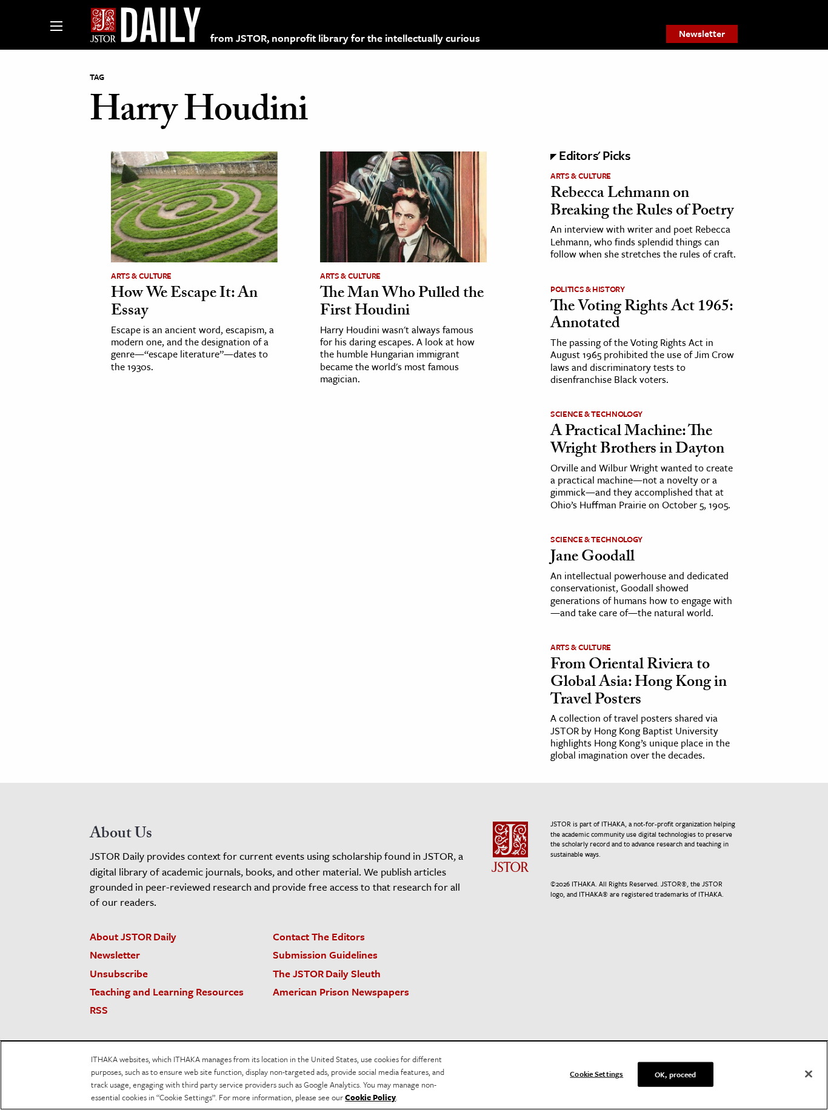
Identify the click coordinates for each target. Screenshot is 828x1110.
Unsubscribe (119, 973)
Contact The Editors (319, 936)
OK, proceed (675, 1074)
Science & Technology (596, 414)
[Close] (808, 1074)
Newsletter (702, 33)
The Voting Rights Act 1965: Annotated (641, 316)
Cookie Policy (370, 1097)
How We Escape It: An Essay (184, 303)
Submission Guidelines (325, 954)
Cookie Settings (596, 1073)
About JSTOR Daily (133, 936)
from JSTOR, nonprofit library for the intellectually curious (345, 37)
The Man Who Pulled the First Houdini (402, 303)
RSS (99, 1009)
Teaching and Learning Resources (167, 991)
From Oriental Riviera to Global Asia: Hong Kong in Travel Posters (638, 683)
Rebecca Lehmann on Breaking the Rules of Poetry (641, 203)
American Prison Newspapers (341, 991)
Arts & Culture (141, 276)
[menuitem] (702, 34)
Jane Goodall (592, 558)
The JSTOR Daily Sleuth (327, 973)
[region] (414, 1075)
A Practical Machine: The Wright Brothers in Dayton (637, 441)
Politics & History (587, 289)
